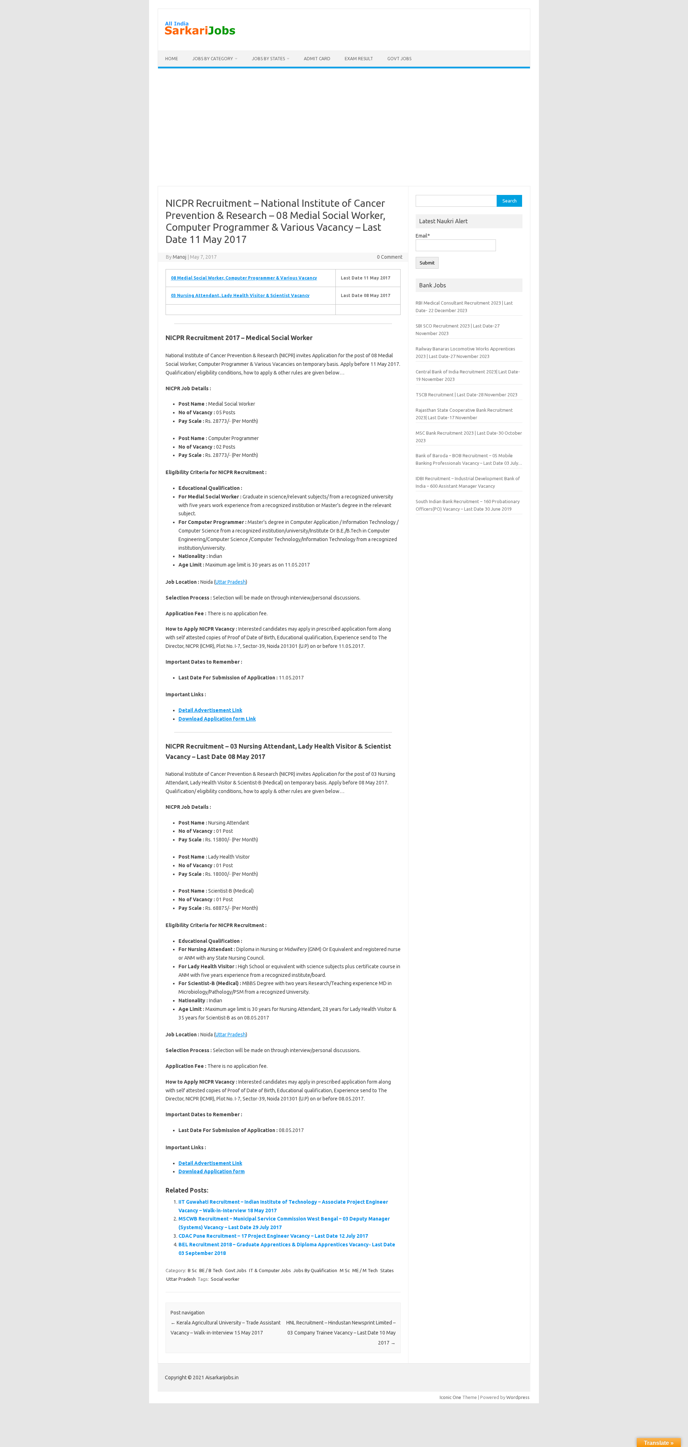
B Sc (192, 1270)
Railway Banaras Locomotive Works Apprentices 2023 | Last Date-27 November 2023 (465, 352)
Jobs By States (268, 58)
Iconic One (450, 1397)
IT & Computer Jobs (270, 1270)
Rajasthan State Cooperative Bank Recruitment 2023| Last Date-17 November (464, 413)
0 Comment (389, 257)
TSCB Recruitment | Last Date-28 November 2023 (466, 394)
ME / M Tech (365, 1270)
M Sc (345, 1270)
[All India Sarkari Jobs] (200, 38)
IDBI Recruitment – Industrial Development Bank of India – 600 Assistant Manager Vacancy (468, 482)
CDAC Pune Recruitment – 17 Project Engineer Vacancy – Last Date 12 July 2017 (273, 1236)
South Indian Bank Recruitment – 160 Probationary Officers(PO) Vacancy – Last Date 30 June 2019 (468, 505)
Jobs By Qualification (315, 1270)
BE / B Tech (211, 1270)
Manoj (179, 257)
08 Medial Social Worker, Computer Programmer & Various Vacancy (244, 278)
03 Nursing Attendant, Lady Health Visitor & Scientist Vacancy (240, 295)
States (387, 1270)
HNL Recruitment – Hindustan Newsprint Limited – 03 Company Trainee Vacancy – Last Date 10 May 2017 (341, 1333)
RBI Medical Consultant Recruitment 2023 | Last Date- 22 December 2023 (464, 306)
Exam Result (359, 58)
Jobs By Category (212, 58)
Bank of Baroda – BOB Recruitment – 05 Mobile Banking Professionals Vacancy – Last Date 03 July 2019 (467, 460)
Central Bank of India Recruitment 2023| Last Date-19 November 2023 (468, 375)
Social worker (225, 1278)
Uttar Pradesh (230, 582)
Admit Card (317, 58)
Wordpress (518, 1397)
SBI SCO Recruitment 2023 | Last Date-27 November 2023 (458, 329)
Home (171, 58)
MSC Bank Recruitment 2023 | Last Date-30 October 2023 (469, 436)
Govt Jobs (399, 58)
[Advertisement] (344, 127)
